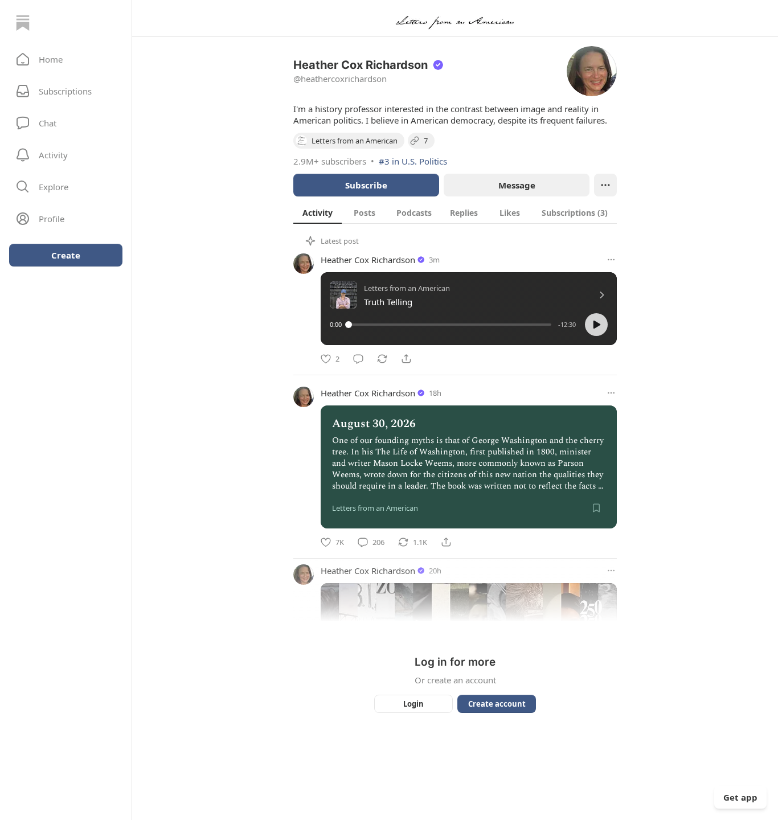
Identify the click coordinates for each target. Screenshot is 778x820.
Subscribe (366, 185)
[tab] (317, 212)
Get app (740, 797)
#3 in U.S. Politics (413, 161)
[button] (65, 59)
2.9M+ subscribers (329, 161)
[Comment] (358, 359)
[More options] (611, 260)
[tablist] (455, 212)
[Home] (22, 22)
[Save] (596, 508)
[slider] (450, 324)
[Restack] (382, 359)
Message (516, 185)
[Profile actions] (605, 185)
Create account (497, 704)
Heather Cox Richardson (368, 259)
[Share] (406, 359)
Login (413, 704)
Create (65, 255)
